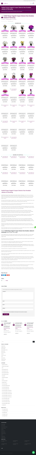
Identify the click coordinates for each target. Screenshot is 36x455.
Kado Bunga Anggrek (4, 380)
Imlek (2, 356)
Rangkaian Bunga (3, 359)
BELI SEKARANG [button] (5, 37)
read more (5, 334)
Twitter (3, 275)
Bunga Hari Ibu (3, 351)
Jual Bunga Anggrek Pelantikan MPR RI (30, 323)
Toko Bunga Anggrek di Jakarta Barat (6, 390)
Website (4, 308)
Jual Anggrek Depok (4, 415)
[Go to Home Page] (1, 10)
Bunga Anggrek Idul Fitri (5, 369)
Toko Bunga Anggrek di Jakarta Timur (7, 395)
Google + (7, 275)
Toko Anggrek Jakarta (4, 440)
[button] (33, 452)
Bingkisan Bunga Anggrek (5, 366)
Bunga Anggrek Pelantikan (5, 372)
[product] (5, 28)
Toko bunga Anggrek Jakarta (5, 398)
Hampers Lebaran (3, 355)
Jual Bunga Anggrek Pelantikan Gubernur (18, 323)
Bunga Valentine (3, 352)
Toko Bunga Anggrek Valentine (6, 403)
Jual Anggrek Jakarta (15, 443)
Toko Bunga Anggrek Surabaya (6, 401)
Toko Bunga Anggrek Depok (5, 388)
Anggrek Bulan (6, 328)
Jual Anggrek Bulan (4, 412)
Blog (2, 367)
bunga (4, 19)
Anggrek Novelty (3, 347)
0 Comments (14, 19)
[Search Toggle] (31, 3)
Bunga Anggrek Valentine (5, 374)
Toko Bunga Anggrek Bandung (6, 385)
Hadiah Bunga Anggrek (9, 19)
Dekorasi (2, 429)
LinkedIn (5, 275)
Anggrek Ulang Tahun (4, 364)
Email (9, 275)
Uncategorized (3, 360)
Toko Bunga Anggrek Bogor (5, 387)
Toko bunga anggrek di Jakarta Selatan (7, 393)
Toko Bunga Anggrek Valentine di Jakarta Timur (7, 323)
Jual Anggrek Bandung (5, 410)
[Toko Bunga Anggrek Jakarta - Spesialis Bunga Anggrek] (5, 3)
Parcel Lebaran (3, 425)
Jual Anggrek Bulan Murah (27, 443)
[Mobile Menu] (2, 3)
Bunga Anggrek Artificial (4, 164)
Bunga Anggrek (3, 348)
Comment (4, 291)
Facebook (2, 275)
